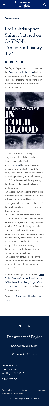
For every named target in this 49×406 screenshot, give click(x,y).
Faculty (40, 296)
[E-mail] (22, 62)
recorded (16, 164)
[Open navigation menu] (4, 4)
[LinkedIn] (11, 62)
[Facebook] (6, 62)
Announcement (12, 17)
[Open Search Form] (44, 4)
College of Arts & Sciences (24, 354)
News (7, 299)
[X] (16, 62)
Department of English (24, 4)
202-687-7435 (11, 379)
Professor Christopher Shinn (21, 72)
